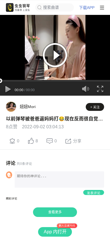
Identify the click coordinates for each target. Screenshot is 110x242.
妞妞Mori (28, 106)
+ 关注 (95, 107)
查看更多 (55, 212)
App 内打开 (55, 231)
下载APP (86, 8)
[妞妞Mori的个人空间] (11, 107)
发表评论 (93, 193)
